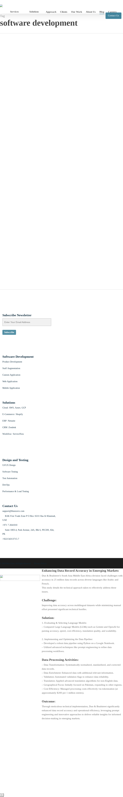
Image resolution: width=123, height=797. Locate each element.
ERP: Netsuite (8, 421)
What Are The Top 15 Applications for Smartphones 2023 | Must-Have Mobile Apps (57, 241)
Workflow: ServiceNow (13, 434)
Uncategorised (7, 86)
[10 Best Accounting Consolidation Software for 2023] (23, 279)
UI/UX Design (9, 465)
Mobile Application (11, 388)
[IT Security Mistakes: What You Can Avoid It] (11, 104)
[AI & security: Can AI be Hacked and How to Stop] (7, 55)
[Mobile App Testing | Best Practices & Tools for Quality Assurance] (10, 153)
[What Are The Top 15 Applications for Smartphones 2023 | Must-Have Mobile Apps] (15, 230)
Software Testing (10, 472)
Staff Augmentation (11, 368)
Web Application (9, 381)
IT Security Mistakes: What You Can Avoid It (31, 115)
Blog (2, 61)
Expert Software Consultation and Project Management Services (44, 188)
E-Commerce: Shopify (12, 414)
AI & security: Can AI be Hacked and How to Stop (35, 66)
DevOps (6, 485)
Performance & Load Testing (15, 491)
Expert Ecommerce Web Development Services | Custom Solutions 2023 (49, 216)
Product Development (12, 362)
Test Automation (9, 478)
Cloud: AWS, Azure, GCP (14, 408)
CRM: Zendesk (9, 427)
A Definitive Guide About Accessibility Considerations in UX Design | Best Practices (57, 265)
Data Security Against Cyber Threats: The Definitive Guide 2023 (44, 139)
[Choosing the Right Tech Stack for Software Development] (20, 79)
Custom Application (11, 375)
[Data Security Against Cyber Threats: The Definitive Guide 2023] (18, 128)
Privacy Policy (40, 563)
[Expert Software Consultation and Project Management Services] (25, 177)
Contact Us (113, 15)
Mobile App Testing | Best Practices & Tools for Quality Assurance (45, 163)
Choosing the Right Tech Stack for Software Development (39, 90)
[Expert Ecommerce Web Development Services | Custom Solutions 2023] (16, 206)
